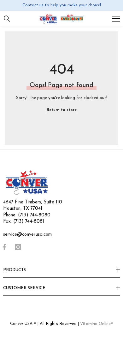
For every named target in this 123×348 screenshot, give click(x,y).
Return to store (62, 110)
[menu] (116, 18)
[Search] (7, 18)
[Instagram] (18, 247)
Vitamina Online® (96, 324)
